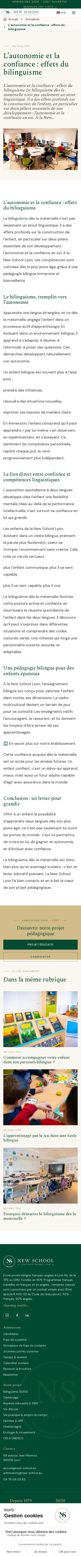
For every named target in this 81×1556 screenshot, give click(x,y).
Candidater (41, 956)
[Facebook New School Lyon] (17, 1315)
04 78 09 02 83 (14, 1479)
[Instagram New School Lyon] (7, 1315)
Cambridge (10, 1397)
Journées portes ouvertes (21, 1351)
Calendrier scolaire (16, 1363)
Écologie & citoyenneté (19, 1432)
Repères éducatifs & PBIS (20, 1403)
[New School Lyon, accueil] (21, 13)
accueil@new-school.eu (19, 1468)
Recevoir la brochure (17, 1369)
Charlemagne (12, 1426)
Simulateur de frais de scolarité (24, 1345)
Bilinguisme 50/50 (15, 1392)
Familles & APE (13, 1421)
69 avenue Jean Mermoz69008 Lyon (20, 1458)
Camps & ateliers (15, 1357)
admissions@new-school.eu (22, 1473)
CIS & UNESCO (13, 1438)
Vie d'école (10, 1409)
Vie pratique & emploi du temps (25, 1415)
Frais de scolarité (15, 1340)
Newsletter (10, 1374)
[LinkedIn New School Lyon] (27, 1315)
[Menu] (74, 13)
